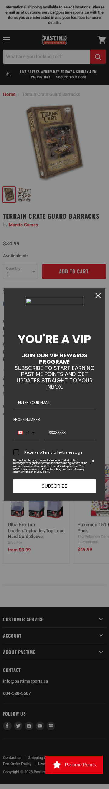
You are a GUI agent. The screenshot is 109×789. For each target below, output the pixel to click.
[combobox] (26, 432)
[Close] (98, 295)
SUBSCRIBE (54, 486)
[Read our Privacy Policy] (92, 462)
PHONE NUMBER (26, 419)
